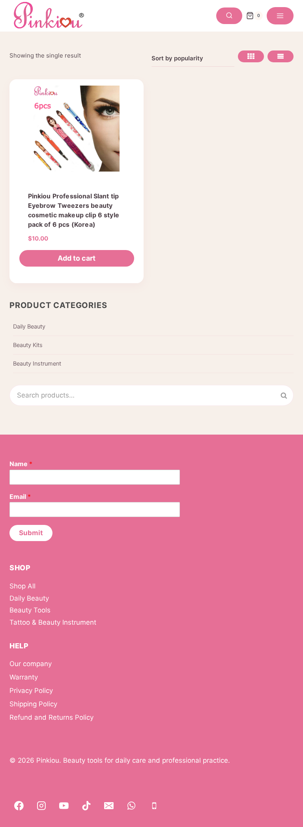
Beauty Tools (29, 610)
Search (288, 395)
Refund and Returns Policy (51, 717)
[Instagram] (41, 805)
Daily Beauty (29, 326)
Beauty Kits (28, 345)
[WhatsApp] (131, 805)
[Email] (108, 805)
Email (20, 496)
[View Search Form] (229, 15)
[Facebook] (18, 805)
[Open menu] (280, 15)
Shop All (22, 586)
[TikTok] (86, 805)
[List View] (280, 56)
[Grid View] (251, 56)
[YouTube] (63, 805)
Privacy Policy (31, 690)
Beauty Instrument (37, 363)
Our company (30, 664)
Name (20, 464)
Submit (31, 533)
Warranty (23, 677)
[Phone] (154, 805)
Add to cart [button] (76, 258)
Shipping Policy (33, 704)
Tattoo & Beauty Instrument (52, 622)
